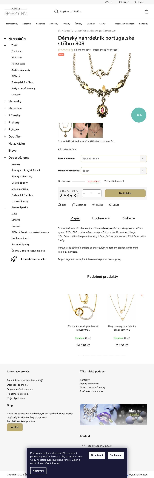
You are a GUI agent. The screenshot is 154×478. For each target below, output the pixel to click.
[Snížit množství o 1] (84, 193)
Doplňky (14, 136)
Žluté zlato (17, 51)
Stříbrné (15, 76)
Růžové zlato (18, 63)
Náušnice (15, 108)
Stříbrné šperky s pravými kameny (30, 232)
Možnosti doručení (114, 181)
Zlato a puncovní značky (92, 387)
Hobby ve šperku (20, 238)
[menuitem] (12, 24)
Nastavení (38, 470)
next (144, 324)
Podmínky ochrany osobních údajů (25, 380)
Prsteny (14, 122)
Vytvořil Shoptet (138, 474)
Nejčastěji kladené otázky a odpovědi (27, 417)
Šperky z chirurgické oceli (25, 170)
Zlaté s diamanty (20, 70)
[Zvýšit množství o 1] (99, 193)
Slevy (12, 150)
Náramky (14, 101)
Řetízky (13, 129)
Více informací (52, 463)
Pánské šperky (19, 207)
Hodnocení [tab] (101, 218)
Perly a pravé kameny (23, 88)
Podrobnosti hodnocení (105, 49)
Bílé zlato (16, 57)
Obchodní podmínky (17, 385)
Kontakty (85, 380)
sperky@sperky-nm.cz (99, 446)
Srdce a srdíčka (20, 189)
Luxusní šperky (19, 201)
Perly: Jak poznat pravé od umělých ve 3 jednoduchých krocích (40, 413)
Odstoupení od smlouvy (20, 389)
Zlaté (14, 45)
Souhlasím (116, 455)
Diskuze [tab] (128, 218)
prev (60, 324)
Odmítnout (97, 455)
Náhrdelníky (17, 39)
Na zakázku (16, 143)
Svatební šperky (20, 244)
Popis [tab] (75, 218)
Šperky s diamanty (21, 176)
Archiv (15, 427)
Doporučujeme (18, 158)
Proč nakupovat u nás (91, 391)
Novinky (15, 164)
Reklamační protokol (18, 394)
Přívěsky (14, 115)
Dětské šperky (19, 182)
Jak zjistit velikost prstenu (21, 421)
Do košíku (125, 193)
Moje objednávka (16, 398)
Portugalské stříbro (22, 82)
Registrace (139, 2)
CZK (107, 2)
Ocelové (16, 94)
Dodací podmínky (89, 383)
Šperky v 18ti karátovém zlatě (28, 250)
